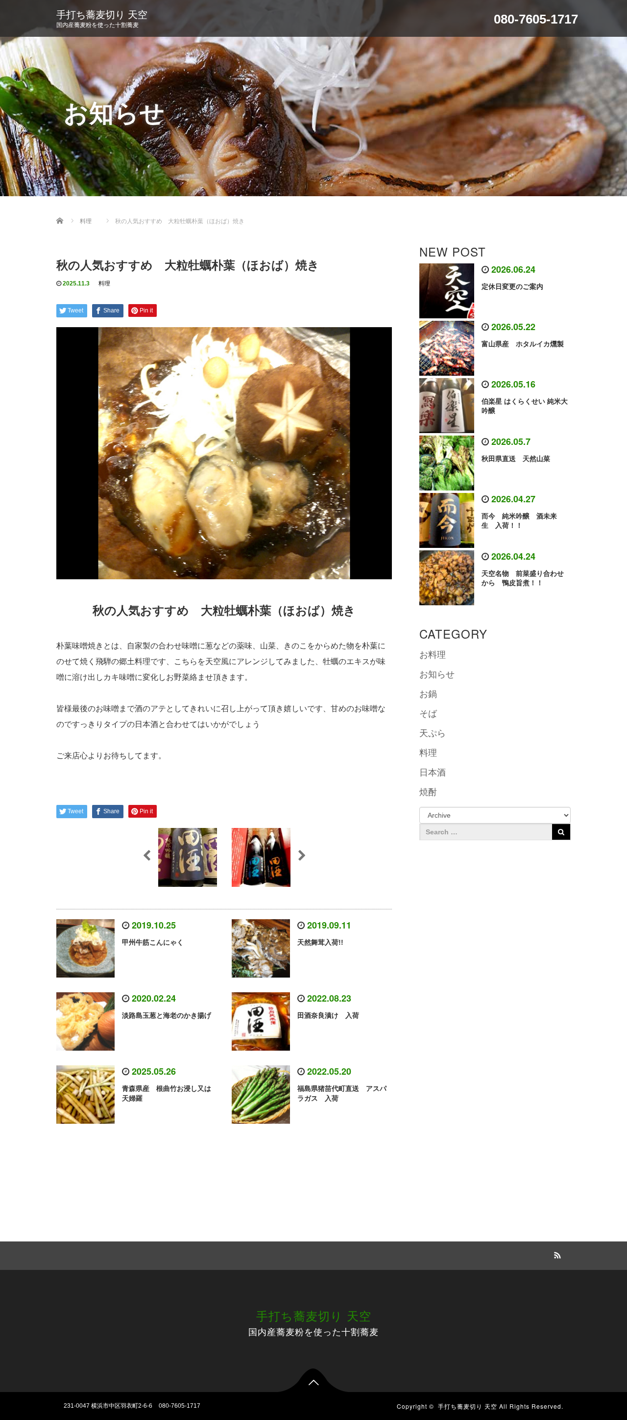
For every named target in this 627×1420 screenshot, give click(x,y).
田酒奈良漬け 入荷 (328, 1015)
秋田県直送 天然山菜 (519, 459)
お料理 (432, 655)
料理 (104, 283)
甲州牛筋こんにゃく (153, 942)
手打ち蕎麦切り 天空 (101, 14)
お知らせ (437, 674)
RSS (556, 1253)
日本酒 (432, 772)
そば (428, 714)
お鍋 (428, 694)
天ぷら (432, 733)
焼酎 (428, 792)
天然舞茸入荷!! (320, 942)
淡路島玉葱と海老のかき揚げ (166, 1015)
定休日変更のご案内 (512, 286)
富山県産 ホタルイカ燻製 (523, 344)
